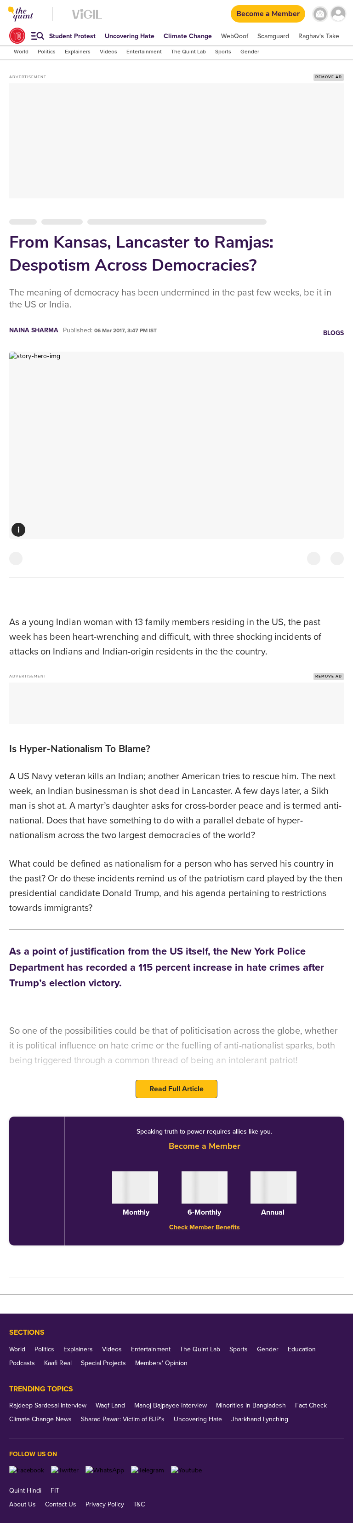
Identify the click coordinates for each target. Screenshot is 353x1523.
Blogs (333, 333)
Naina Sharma (33, 330)
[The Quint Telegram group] (147, 1470)
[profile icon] (338, 14)
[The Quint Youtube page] (186, 1470)
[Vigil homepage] (87, 18)
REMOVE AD (328, 77)
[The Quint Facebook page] (26, 1470)
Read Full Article (176, 1089)
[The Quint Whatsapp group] (104, 1470)
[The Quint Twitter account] (65, 1470)
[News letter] (320, 14)
